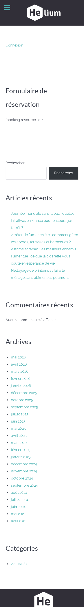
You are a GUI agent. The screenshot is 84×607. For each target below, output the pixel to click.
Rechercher (15, 163)
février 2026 (20, 378)
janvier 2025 (21, 457)
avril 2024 (19, 521)
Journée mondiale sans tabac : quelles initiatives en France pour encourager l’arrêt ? (42, 220)
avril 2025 (19, 435)
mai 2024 (18, 514)
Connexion (14, 45)
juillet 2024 (19, 500)
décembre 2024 (24, 464)
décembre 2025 (24, 393)
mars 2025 (19, 443)
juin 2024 (18, 507)
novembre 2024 (24, 471)
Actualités (19, 564)
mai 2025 (18, 428)
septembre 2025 (24, 407)
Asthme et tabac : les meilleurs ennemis (43, 249)
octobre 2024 (22, 478)
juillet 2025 (19, 414)
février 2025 (20, 450)
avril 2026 (19, 364)
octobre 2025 (22, 400)
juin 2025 (18, 421)
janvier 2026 (21, 386)
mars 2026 (19, 371)
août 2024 (19, 492)
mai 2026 (18, 357)
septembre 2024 (24, 485)
